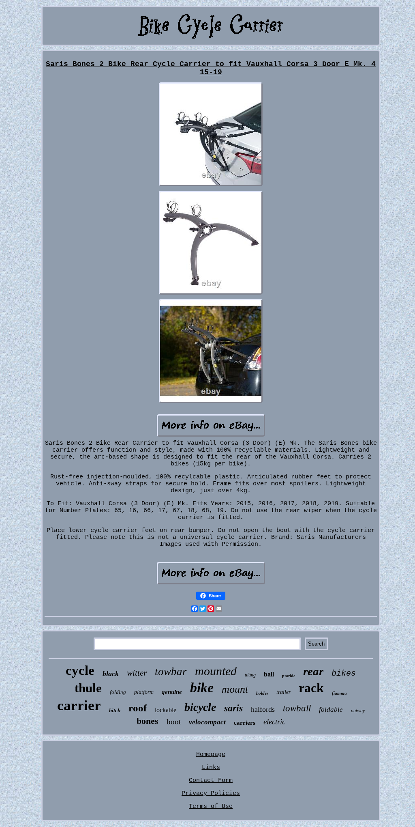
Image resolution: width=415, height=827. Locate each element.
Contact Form (211, 780)
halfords (263, 709)
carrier (79, 705)
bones (147, 721)
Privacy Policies (211, 793)
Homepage (210, 754)
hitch (114, 710)
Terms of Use (211, 806)
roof (137, 707)
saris (233, 708)
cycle (80, 670)
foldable (331, 709)
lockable (165, 709)
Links (211, 767)
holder (262, 693)
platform (144, 692)
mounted (216, 671)
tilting (250, 675)
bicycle (200, 707)
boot (174, 721)
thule (88, 688)
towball (297, 708)
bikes (344, 673)
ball (269, 674)
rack (311, 688)
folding (118, 692)
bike (202, 687)
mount (235, 689)
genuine (172, 692)
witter (137, 673)
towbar (171, 671)
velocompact (207, 722)
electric (274, 721)
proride (288, 676)
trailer (283, 692)
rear (313, 671)
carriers (244, 722)
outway (358, 710)
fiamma (339, 693)
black (111, 674)
